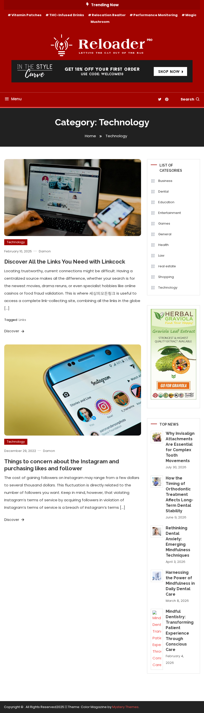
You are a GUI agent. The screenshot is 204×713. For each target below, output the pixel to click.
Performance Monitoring (155, 15)
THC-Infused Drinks (66, 15)
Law (161, 255)
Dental (163, 191)
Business (165, 180)
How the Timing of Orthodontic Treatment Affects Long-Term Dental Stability (179, 494)
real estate (167, 266)
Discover (12, 331)
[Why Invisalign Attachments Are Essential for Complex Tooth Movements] (157, 437)
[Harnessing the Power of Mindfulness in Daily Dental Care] (157, 576)
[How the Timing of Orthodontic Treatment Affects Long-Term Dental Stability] (157, 481)
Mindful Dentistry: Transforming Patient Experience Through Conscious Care (180, 630)
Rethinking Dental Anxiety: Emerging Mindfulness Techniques (178, 542)
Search (187, 99)
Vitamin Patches (26, 15)
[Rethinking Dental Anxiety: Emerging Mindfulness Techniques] (157, 531)
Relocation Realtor (109, 15)
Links (22, 319)
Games (164, 223)
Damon (45, 251)
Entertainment (169, 212)
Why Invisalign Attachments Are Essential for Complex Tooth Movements (180, 447)
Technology (16, 242)
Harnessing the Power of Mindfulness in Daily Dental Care (180, 583)
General (164, 234)
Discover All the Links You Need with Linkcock (64, 261)
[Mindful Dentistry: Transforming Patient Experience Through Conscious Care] (157, 639)
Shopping (166, 276)
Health (163, 244)
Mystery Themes (125, 707)
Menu (16, 99)
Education (166, 202)
